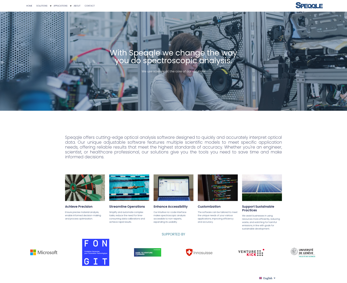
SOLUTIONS (41, 5)
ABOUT (77, 5)
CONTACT (90, 5)
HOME (29, 5)
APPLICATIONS (61, 5)
